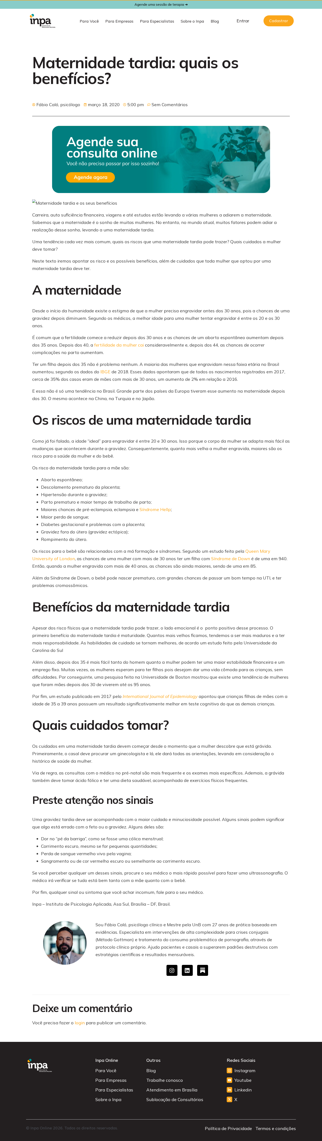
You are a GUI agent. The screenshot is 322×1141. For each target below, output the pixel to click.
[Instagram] (171, 970)
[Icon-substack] (202, 970)
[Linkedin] (187, 970)
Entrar (243, 20)
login (80, 1022)
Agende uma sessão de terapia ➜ (161, 4)
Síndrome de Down (230, 558)
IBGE (105, 371)
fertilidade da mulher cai (119, 345)
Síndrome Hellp (155, 509)
